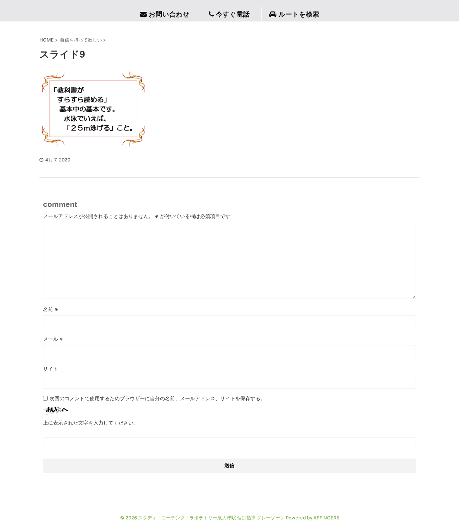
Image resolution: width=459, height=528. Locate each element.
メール (53, 339)
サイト (50, 368)
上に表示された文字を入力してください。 (90, 423)
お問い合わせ (169, 14)
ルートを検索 (299, 14)
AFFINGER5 (326, 517)
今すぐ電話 (233, 14)
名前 (50, 309)
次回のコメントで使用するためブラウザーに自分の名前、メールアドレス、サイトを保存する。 (157, 398)
